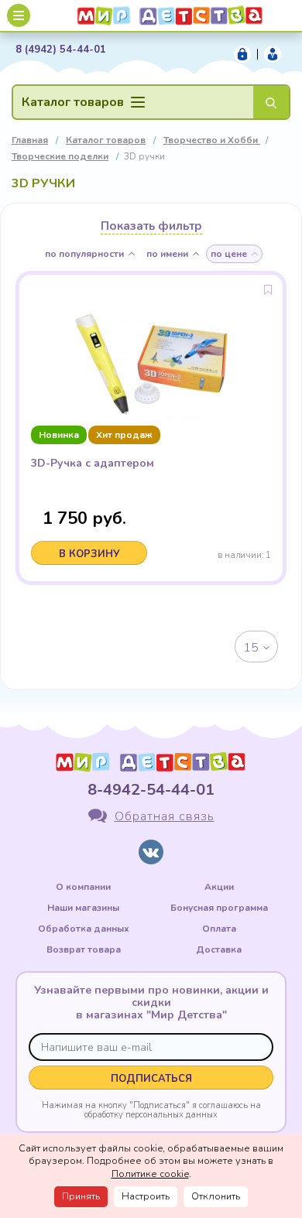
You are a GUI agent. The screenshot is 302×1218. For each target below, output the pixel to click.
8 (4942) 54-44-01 (60, 50)
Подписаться (151, 1079)
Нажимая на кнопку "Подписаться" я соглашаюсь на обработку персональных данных (151, 1110)
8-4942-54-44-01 (151, 789)
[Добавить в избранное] (268, 289)
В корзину (89, 554)
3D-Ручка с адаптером (92, 463)
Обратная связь (164, 816)
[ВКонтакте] (151, 852)
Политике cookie (150, 1174)
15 (251, 647)
